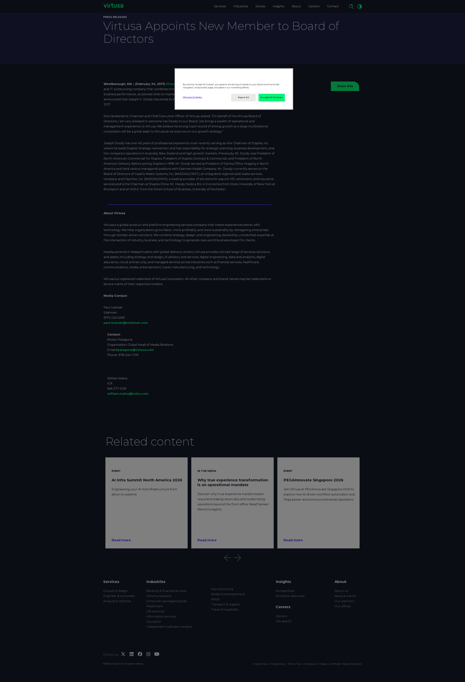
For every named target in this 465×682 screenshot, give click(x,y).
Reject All (243, 97)
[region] (233, 89)
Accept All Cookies (272, 97)
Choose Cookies (192, 97)
